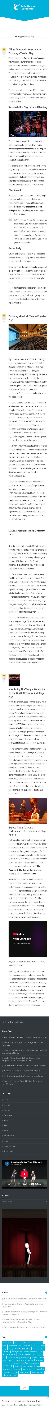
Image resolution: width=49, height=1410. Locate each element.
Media (6, 1125)
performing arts (21, 1360)
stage (16, 1363)
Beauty (6, 1100)
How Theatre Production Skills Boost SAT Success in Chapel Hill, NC (25, 1037)
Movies (6, 1131)
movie (16, 1357)
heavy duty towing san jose (30, 1351)
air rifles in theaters (7, 1343)
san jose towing (39, 1360)
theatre (14, 1372)
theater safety (39, 1369)
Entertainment (8, 1115)
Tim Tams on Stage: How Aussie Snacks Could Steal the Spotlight (24, 1066)
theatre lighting (24, 1372)
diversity (11, 1349)
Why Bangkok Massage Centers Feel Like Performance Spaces (23, 1076)
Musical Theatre (9, 1136)
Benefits (26, 1343)
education (7, 1110)
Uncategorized (8, 1151)
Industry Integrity (37, 1355)
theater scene (6, 1372)
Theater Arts (17, 1366)
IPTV (4, 1357)
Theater (6, 1141)
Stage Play (24, 1363)
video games (7, 1375)
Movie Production (25, 1357)
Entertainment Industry (38, 1349)
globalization (6, 1351)
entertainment (22, 1348)
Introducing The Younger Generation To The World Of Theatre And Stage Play (27, 693)
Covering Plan (26, 1345)
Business (7, 1105)
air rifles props (18, 1343)
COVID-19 (36, 1345)
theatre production (37, 1372)
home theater (24, 1354)
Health (6, 1120)
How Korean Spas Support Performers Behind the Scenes (22, 1071)
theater (7, 1366)
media (10, 1357)
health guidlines (17, 1351)
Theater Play (16, 1369)
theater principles (27, 1369)
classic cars (33, 1343)
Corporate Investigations (15, 1345)
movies (34, 1357)
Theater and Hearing (10, 1146)
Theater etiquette (28, 1366)
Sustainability (35, 1363)
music (11, 1360)
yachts (14, 1375)
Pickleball (30, 1360)
